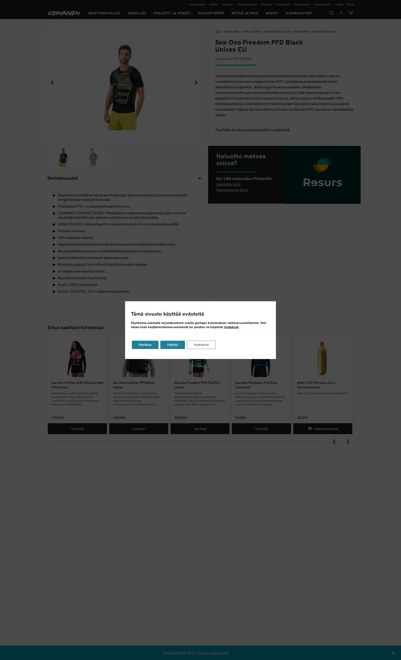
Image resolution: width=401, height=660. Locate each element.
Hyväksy (145, 345)
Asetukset (231, 327)
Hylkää (172, 345)
